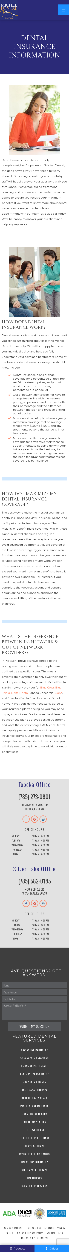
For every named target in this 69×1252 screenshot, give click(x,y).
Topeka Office (34, 784)
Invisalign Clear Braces (34, 1154)
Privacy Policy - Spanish (41, 1233)
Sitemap (49, 1228)
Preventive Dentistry (34, 1049)
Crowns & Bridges (34, 1081)
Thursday (17, 849)
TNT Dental (42, 1238)
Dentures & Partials (34, 1098)
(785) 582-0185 (34, 881)
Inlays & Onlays (35, 1146)
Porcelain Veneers (34, 1122)
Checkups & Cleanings (34, 1057)
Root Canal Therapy (34, 1089)
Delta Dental (19, 693)
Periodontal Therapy (34, 1065)
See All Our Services (34, 1186)
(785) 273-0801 (34, 796)
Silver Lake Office (34, 869)
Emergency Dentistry (34, 1162)
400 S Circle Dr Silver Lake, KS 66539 (34, 891)
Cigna (58, 693)
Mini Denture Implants (34, 1106)
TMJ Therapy (34, 1178)
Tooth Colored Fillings (34, 1138)
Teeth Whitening (34, 1130)
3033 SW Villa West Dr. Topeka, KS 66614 (34, 807)
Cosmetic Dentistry (34, 1114)
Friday (15, 854)
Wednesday (17, 845)
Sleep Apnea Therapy (34, 1170)
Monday (15, 836)
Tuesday (16, 840)
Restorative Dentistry (34, 1073)
